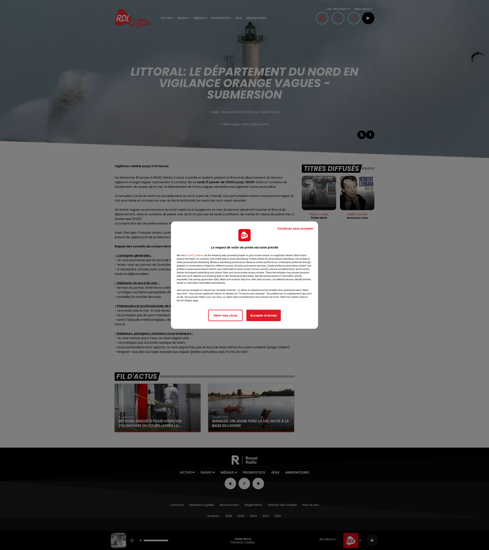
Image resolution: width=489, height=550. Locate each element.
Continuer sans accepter (295, 228)
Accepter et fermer (263, 315)
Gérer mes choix (225, 315)
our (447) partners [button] (194, 255)
